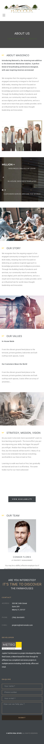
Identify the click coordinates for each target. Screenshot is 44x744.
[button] (22, 499)
